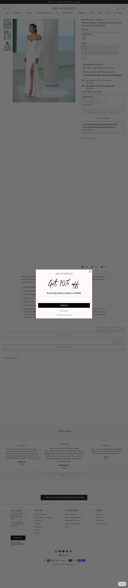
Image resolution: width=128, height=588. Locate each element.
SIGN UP (64, 305)
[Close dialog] (90, 271)
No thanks (64, 311)
